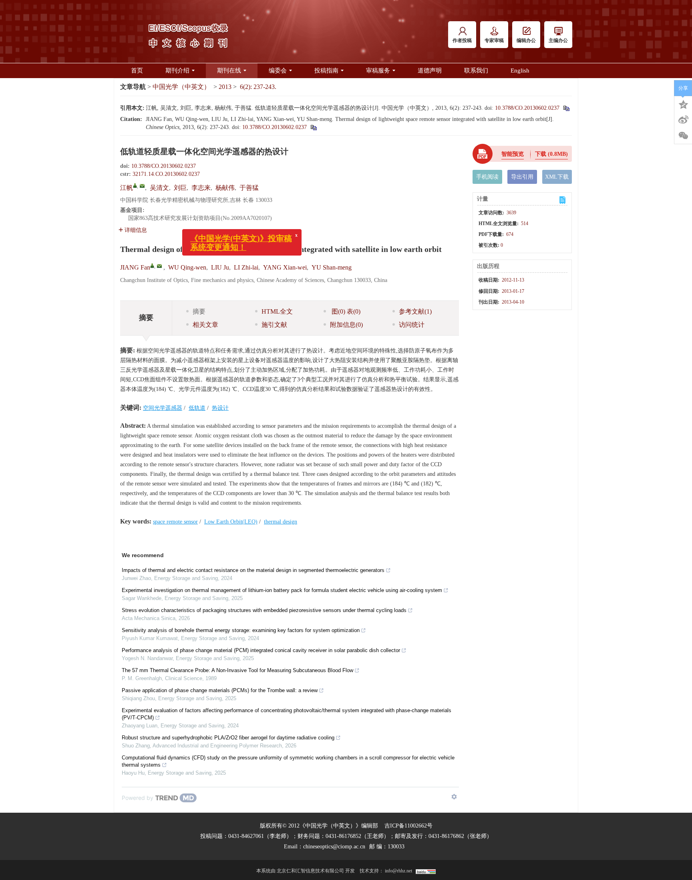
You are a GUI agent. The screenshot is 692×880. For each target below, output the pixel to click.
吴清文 (159, 187)
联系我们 (476, 70)
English (520, 70)
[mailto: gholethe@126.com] (159, 266)
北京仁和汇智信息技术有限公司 (310, 871)
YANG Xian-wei (285, 267)
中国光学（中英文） (181, 86)
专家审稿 (494, 40)
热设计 (220, 408)
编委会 (278, 70)
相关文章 (205, 324)
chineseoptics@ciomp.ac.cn (334, 847)
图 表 (345, 311)
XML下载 (557, 177)
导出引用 (522, 177)
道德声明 (430, 70)
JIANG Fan (135, 267)
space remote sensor (175, 522)
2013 (225, 86)
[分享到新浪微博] (683, 119)
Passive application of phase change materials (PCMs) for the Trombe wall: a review (220, 690)
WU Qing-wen (187, 267)
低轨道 (197, 408)
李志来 (201, 187)
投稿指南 (326, 70)
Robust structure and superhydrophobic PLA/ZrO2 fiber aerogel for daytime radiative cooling (228, 738)
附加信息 (346, 324)
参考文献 (415, 311)
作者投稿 (462, 40)
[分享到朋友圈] (683, 135)
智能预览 (512, 154)
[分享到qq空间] (683, 103)
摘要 (199, 311)
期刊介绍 (177, 70)
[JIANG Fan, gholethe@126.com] (152, 265)
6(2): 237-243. (258, 86)
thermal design (280, 522)
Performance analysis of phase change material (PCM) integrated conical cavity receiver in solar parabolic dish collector (261, 650)
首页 (137, 70)
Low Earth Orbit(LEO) (230, 522)
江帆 (126, 187)
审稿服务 (378, 70)
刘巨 (180, 187)
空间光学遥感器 (162, 408)
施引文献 (274, 324)
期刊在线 (229, 70)
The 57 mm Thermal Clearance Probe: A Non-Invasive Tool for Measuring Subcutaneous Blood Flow (237, 670)
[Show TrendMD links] (454, 796)
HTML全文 (277, 311)
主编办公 (558, 40)
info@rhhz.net (398, 871)
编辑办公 (526, 40)
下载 (551, 154)
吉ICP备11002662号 (408, 826)
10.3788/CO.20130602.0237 (527, 108)
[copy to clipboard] (313, 127)
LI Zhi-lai (246, 267)
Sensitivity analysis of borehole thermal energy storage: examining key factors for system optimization (241, 630)
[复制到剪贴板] (566, 108)
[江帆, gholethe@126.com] (135, 185)
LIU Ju (220, 267)
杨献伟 (225, 187)
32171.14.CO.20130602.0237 (166, 174)
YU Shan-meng (332, 267)
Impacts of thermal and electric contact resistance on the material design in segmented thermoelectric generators (253, 570)
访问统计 (411, 324)
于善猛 (249, 187)
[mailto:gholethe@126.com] (142, 186)
